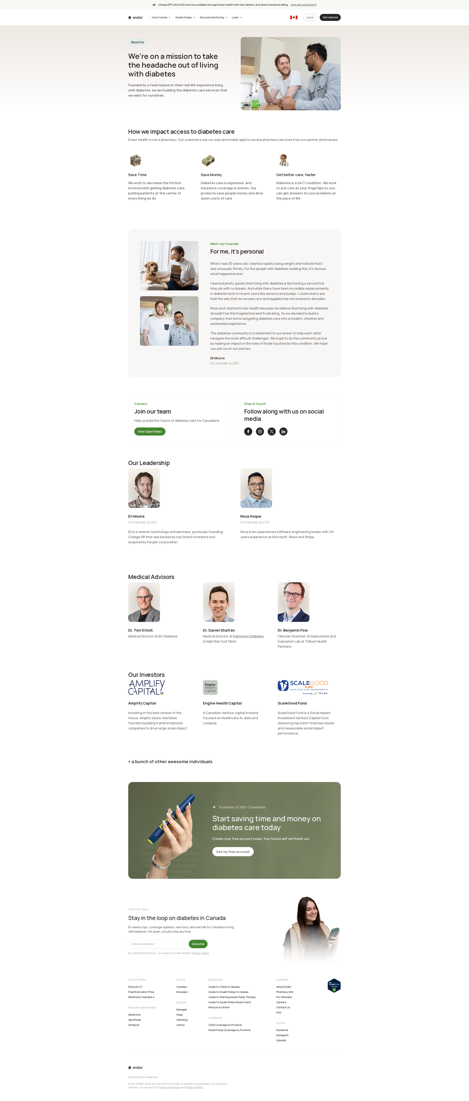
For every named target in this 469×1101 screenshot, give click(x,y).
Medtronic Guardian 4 (141, 997)
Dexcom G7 (135, 986)
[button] (248, 431)
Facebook (282, 1030)
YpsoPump (134, 1019)
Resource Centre (219, 1007)
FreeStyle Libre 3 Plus (141, 992)
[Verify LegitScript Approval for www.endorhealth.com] (334, 985)
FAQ (278, 1012)
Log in (310, 17)
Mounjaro (182, 992)
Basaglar (181, 1009)
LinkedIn (281, 1040)
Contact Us (283, 1007)
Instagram (282, 1035)
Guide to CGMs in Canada (224, 986)
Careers (281, 1002)
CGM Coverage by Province (225, 1025)
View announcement (304, 4)
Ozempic (181, 986)
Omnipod (133, 1025)
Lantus (180, 1025)
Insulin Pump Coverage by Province (229, 1030)
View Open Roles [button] (150, 431)
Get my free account (233, 851)
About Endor (283, 986)
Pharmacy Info (284, 992)
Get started (330, 17)
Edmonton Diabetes (248, 636)
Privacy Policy (200, 953)
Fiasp (179, 1014)
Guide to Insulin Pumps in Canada (228, 992)
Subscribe (198, 944)
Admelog (181, 1019)
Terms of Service (169, 1087)
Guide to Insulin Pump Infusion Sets (229, 1002)
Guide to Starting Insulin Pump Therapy (232, 997)
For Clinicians (284, 997)
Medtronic (134, 1014)
